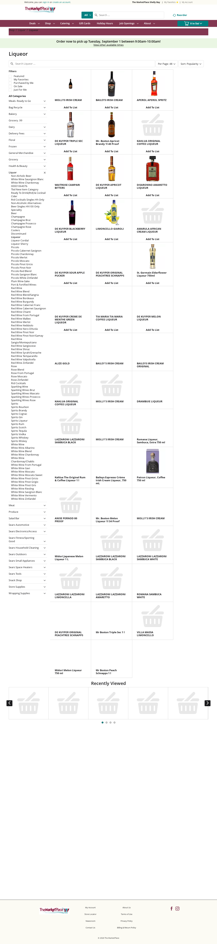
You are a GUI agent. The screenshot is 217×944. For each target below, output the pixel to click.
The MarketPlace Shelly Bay (146, 2)
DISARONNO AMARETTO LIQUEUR (152, 186)
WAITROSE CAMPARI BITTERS (67, 186)
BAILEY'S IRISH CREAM (109, 363)
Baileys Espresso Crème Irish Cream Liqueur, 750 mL (111, 480)
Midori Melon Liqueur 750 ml (68, 672)
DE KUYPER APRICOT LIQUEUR (108, 186)
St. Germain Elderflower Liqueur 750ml (152, 274)
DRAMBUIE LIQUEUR (149, 401)
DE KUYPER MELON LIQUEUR (149, 318)
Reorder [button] (182, 15)
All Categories (17, 96)
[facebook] (171, 908)
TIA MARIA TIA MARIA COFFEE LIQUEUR (109, 318)
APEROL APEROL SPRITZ (152, 100)
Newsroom (90, 921)
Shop (11, 30)
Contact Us (90, 927)
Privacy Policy (127, 921)
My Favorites (170, 2)
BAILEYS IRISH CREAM (109, 100)
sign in (46, 2)
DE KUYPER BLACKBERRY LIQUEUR (70, 230)
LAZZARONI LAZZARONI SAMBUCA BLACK (70, 441)
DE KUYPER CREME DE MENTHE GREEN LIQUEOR (68, 319)
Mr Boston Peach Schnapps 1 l (106, 672)
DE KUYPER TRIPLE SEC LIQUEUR (69, 142)
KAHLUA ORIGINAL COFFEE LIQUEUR (148, 142)
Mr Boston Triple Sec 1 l (110, 632)
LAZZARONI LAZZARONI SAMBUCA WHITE (152, 558)
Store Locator (90, 914)
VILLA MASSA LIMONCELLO (145, 634)
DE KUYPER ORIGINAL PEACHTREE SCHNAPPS (110, 274)
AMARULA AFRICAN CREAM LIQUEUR (149, 230)
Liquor (21, 30)
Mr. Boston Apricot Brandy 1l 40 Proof (107, 142)
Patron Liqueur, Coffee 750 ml (151, 479)
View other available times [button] (108, 45)
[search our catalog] (96, 15)
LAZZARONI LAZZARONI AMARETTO (111, 596)
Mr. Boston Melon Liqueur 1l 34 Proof (108, 520)
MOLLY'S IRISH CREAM (110, 401)
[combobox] (87, 15)
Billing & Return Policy (126, 927)
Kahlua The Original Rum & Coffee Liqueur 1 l (70, 479)
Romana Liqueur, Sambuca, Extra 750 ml (151, 441)
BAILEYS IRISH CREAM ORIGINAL (150, 365)
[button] (44, 101)
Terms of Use (126, 914)
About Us (127, 907)
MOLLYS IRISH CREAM (68, 100)
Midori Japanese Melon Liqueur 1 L (69, 558)
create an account (61, 2)
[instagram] (177, 908)
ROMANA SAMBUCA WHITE (149, 596)
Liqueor (33, 30)
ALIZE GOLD (62, 363)
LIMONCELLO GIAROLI (110, 228)
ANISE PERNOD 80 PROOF (66, 520)
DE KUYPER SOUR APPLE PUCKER (70, 274)
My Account (187, 2)
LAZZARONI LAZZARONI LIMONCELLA (70, 596)
